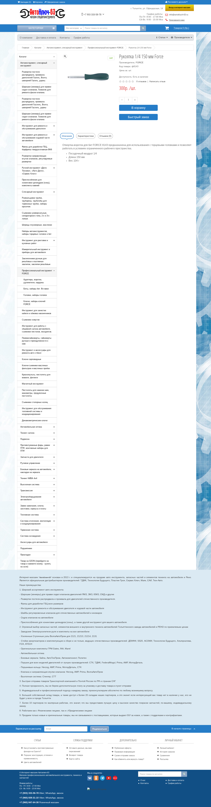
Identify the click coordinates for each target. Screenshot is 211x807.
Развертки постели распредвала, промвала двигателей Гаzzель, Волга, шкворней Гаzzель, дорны (35, 103)
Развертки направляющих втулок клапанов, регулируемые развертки (37, 159)
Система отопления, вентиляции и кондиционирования (35, 522)
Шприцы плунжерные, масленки (37, 225)
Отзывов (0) (105, 136)
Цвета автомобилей (32, 762)
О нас (142, 780)
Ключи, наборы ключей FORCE (34, 302)
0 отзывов (141, 81)
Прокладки (25, 555)
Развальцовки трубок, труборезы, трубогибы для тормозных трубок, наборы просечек (34, 202)
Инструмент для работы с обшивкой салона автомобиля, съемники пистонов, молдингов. (37, 329)
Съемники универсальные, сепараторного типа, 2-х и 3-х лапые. (35, 216)
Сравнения (165, 755)
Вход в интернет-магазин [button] (179, 7)
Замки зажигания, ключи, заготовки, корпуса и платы (33, 507)
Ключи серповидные (31, 359)
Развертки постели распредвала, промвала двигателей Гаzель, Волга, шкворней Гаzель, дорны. (34, 76)
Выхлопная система (29, 484)
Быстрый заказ (138, 117)
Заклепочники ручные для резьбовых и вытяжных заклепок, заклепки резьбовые (36, 261)
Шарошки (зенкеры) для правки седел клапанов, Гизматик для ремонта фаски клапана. (36, 90)
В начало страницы (183, 728)
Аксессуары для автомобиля (34, 542)
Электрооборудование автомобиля (30, 498)
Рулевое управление (30, 463)
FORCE (139, 62)
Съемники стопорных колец (35, 402)
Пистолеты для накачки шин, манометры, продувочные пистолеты (35, 393)
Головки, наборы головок (35, 295)
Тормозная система (29, 530)
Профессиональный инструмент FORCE (37, 272)
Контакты (65, 37)
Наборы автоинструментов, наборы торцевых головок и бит (36, 232)
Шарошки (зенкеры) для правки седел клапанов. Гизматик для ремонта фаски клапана (36, 117)
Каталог (23, 56)
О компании (26, 37)
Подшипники (26, 548)
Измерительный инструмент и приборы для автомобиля (36, 250)
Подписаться (99, 729)
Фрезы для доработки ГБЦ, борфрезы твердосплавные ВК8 (37, 148)
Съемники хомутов (31, 320)
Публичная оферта (122, 748)
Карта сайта (74, 759)
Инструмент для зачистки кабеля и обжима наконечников (36, 312)
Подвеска (24, 439)
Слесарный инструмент (33, 192)
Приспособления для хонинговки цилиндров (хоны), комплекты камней (36, 183)
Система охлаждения (30, 536)
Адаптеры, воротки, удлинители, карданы (33, 281)
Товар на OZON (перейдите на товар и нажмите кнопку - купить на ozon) (35, 564)
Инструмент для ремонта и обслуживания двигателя (34, 127)
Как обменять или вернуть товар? (129, 759)
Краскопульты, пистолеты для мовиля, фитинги (36, 376)
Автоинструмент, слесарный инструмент (33, 64)
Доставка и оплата (46, 37)
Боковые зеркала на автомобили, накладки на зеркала (36, 470)
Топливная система (29, 515)
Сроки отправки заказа (124, 755)
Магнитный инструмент (33, 384)
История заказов (167, 752)
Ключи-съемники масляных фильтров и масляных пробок (36, 367)
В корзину (138, 107)
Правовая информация (124, 752)
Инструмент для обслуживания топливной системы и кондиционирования (36, 411)
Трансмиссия (26, 490)
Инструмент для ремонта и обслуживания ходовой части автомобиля (36, 138)
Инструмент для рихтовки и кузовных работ (35, 241)
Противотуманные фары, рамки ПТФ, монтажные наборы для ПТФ (35, 448)
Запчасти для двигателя (31, 457)
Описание (67, 136)
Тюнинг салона (27, 433)
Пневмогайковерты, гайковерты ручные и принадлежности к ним (36, 341)
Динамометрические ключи (34, 420)
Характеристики (86, 136)
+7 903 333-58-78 (92, 14)
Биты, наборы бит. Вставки (36, 289)
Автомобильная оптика (31, 427)
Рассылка (164, 759)
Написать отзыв (157, 81)
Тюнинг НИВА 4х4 (28, 478)
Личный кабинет (167, 748)
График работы (82, 37)
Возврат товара (76, 755)
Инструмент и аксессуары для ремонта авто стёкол (36, 351)
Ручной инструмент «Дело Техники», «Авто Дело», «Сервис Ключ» (34, 171)
